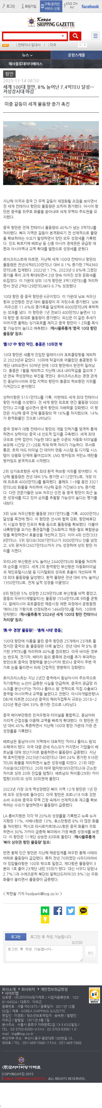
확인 (91, 953)
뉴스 (25, 55)
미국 (53, 45)
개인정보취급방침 (54, 989)
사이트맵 (11, 993)
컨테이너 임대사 (29, 45)
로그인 (11, 6)
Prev (80, 45)
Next (84, 45)
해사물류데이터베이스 (25, 64)
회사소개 (9, 989)
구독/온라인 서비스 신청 (52, 6)
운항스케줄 (76, 55)
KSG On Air (72, 5)
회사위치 (28, 989)
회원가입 (30, 6)
